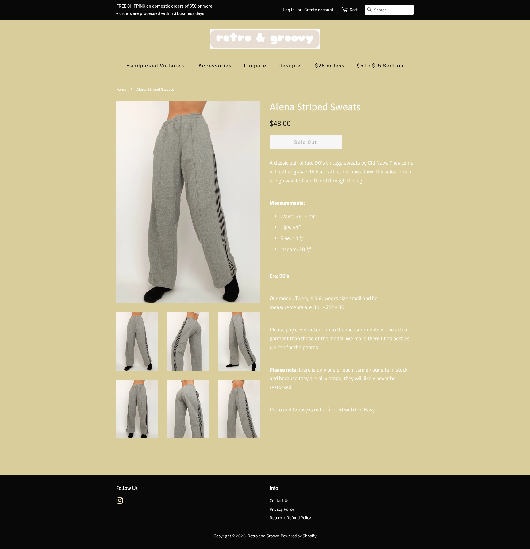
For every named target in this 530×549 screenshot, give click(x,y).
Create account (318, 9)
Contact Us (280, 500)
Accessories (215, 65)
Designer (290, 65)
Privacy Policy (282, 509)
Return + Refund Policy (290, 517)
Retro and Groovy (263, 535)
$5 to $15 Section (380, 65)
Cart (354, 9)
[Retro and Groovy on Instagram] (119, 501)
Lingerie (255, 65)
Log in (289, 9)
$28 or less (330, 65)
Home (121, 89)
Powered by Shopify (299, 535)
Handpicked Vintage (154, 65)
